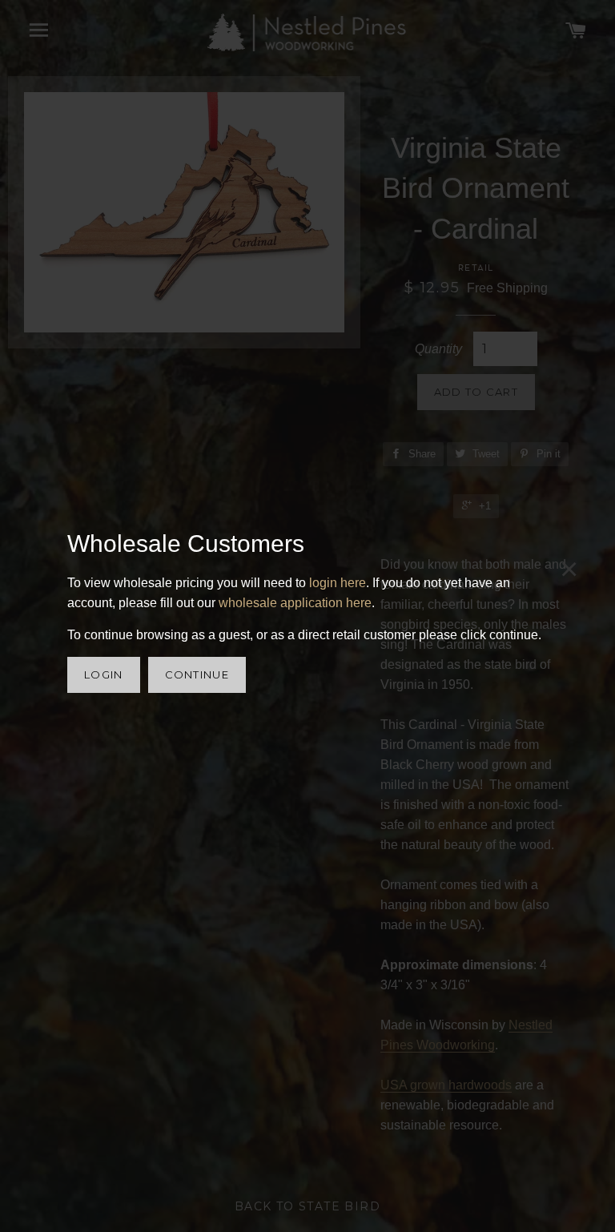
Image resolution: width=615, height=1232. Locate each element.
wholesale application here (295, 603)
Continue (197, 674)
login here (337, 583)
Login (103, 674)
